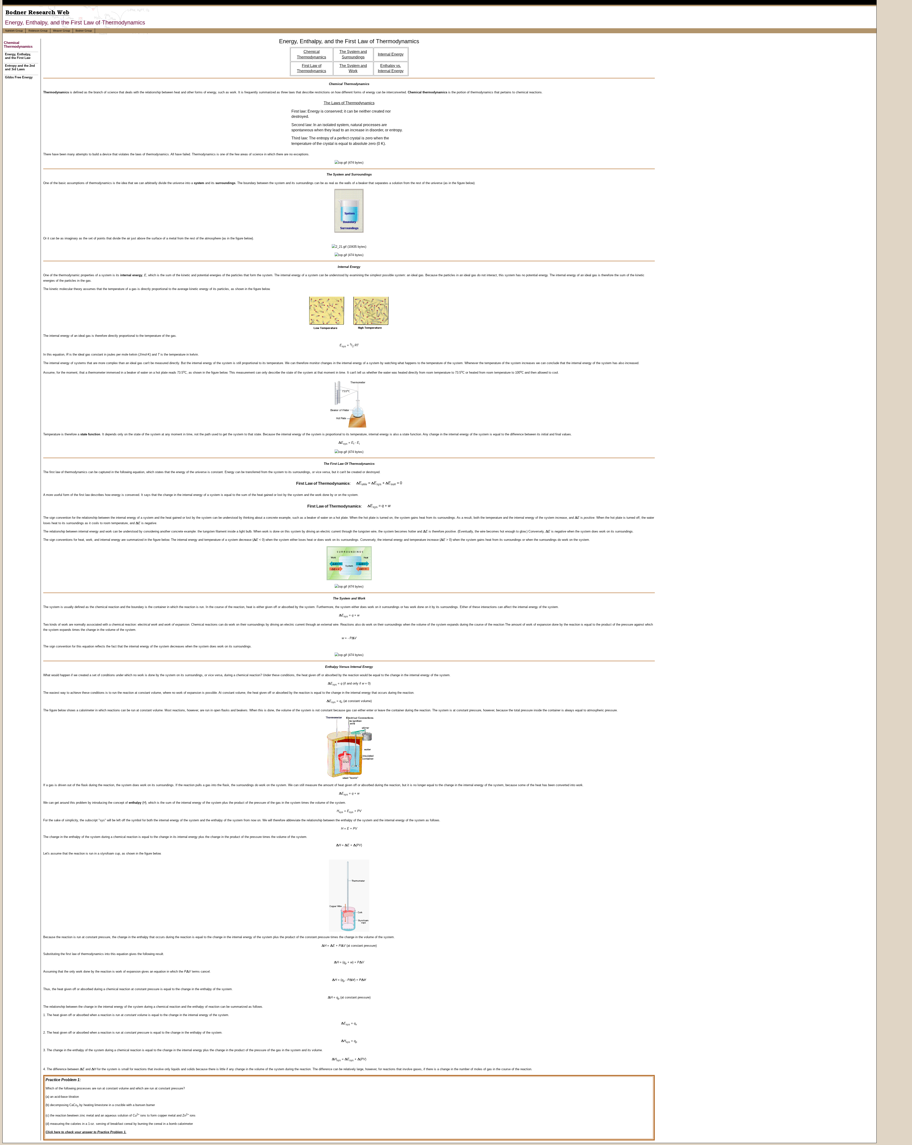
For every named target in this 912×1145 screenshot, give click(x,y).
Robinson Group (38, 30)
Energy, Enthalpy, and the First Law (18, 56)
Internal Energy (391, 54)
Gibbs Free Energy (19, 77)
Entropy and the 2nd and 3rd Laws (20, 67)
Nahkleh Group (14, 30)
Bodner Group (84, 30)
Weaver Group (61, 30)
